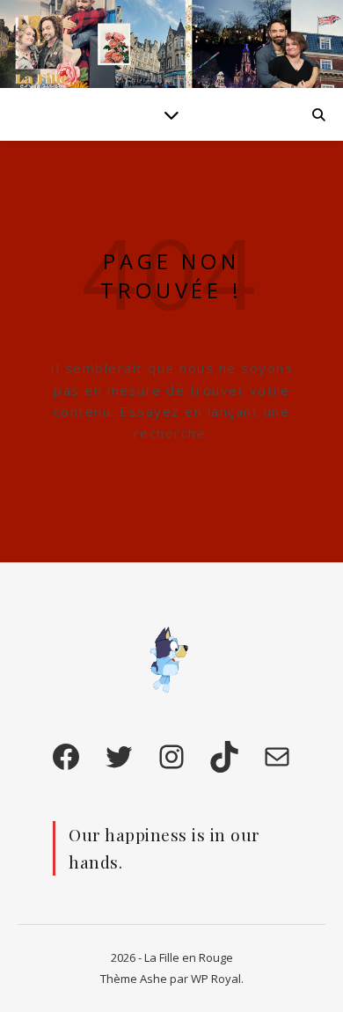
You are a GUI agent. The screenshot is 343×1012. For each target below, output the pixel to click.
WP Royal (216, 978)
